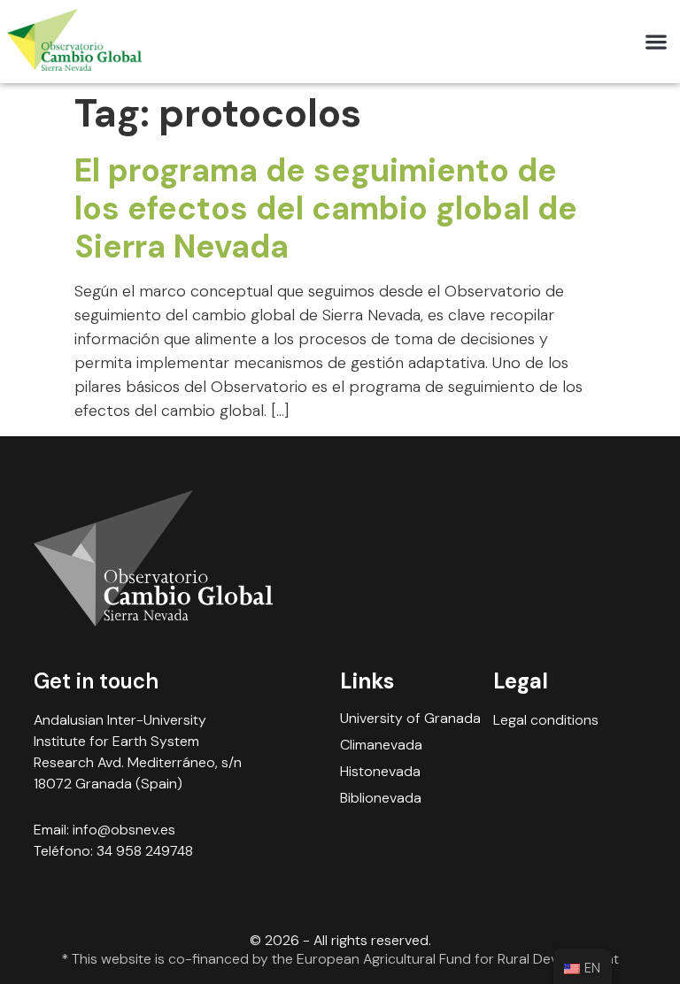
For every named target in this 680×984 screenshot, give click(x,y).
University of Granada (410, 718)
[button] (655, 42)
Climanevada (381, 745)
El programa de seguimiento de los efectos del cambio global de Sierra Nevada (325, 208)
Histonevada (380, 771)
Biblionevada (380, 798)
